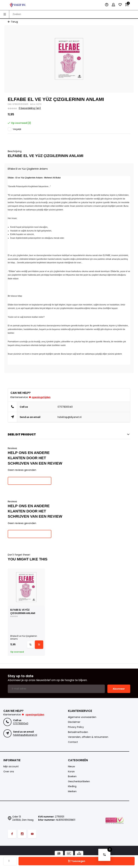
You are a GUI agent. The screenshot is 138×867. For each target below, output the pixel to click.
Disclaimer (74, 722)
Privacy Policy (76, 727)
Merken (72, 791)
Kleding (72, 786)
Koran (71, 771)
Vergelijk (17, 129)
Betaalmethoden (78, 732)
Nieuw (71, 766)
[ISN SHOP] (18, 5)
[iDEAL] (59, 854)
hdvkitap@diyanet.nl (69, 417)
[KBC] (79, 854)
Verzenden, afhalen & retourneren (88, 737)
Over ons (8, 771)
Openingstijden (41, 397)
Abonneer (119, 688)
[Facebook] (12, 834)
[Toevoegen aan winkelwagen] (39, 644)
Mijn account (11, 766)
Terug (14, 21)
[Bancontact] (69, 854)
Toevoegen (78, 861)
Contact (73, 742)
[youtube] (32, 834)
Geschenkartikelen (79, 781)
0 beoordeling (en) (30, 108)
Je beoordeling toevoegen (29, 480)
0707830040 (65, 406)
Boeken (72, 776)
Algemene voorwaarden (82, 717)
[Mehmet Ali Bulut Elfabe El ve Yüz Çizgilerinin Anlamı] (26, 587)
